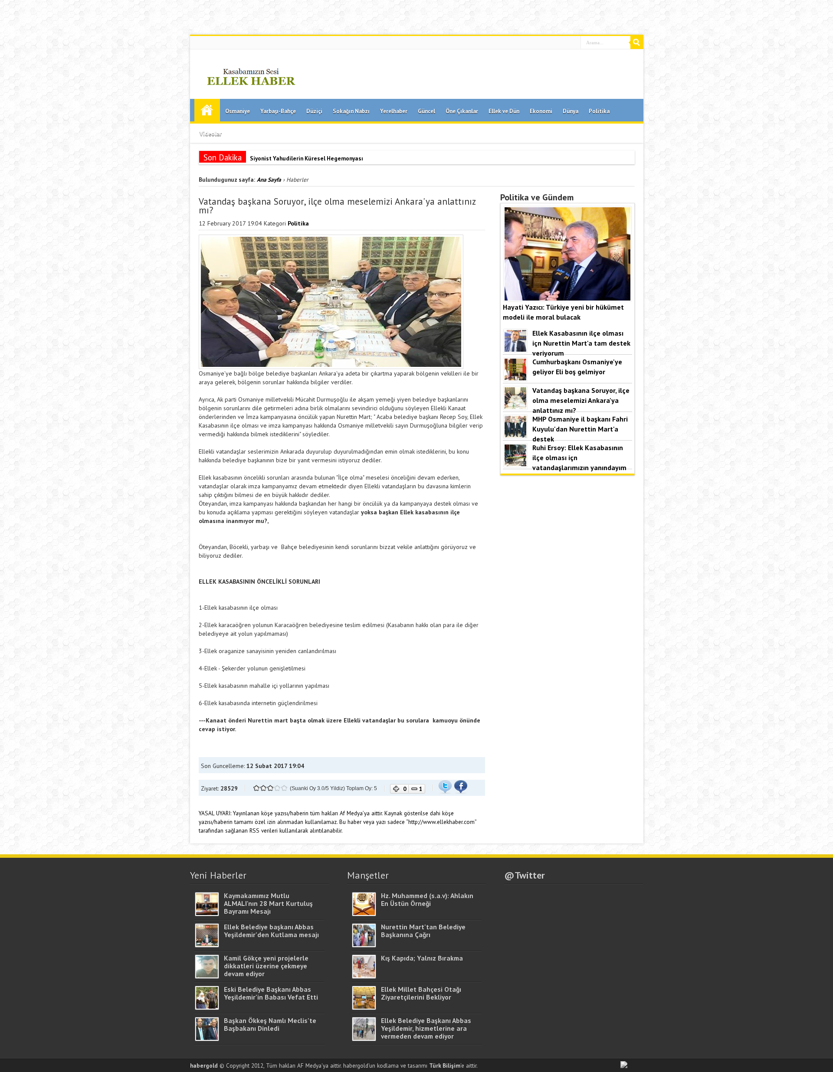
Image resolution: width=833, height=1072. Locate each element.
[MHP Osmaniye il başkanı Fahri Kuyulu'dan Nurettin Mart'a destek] (515, 435)
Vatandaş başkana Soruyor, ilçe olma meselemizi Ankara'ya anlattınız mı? (581, 400)
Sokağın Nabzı (351, 111)
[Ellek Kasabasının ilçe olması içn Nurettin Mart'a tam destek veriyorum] (515, 350)
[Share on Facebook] (461, 791)
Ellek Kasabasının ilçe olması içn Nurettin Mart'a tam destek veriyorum (581, 343)
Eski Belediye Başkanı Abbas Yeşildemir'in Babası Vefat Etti (271, 993)
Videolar (211, 133)
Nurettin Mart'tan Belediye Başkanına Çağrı (423, 930)
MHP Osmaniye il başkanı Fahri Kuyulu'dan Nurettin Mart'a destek (580, 429)
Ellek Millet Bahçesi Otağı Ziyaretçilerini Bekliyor (421, 993)
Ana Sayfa (207, 110)
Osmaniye (237, 111)
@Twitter (524, 875)
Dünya (570, 111)
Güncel (426, 111)
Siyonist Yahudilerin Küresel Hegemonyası (306, 158)
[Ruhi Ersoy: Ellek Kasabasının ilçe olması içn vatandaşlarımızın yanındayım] (515, 464)
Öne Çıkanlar (462, 111)
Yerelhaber (393, 111)
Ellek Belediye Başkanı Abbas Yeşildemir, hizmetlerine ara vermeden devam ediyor (426, 1028)
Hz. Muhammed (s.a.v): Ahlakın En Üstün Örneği (427, 899)
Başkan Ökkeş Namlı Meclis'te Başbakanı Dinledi (270, 1024)
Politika (599, 111)
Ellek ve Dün (504, 111)
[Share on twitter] (445, 791)
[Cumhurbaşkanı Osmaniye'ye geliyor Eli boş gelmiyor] (515, 378)
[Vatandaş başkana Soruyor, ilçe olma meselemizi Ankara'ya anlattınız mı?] (515, 407)
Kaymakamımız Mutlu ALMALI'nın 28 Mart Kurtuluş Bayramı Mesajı (268, 903)
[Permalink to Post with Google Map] (207, 914)
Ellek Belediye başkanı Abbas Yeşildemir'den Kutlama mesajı (271, 930)
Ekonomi (541, 111)
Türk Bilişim (444, 1065)
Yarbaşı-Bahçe (278, 111)
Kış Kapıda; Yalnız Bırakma (422, 958)
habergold (204, 1065)
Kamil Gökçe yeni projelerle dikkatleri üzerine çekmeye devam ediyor (266, 966)
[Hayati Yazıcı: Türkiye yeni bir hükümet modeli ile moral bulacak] (567, 298)
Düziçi (314, 111)
